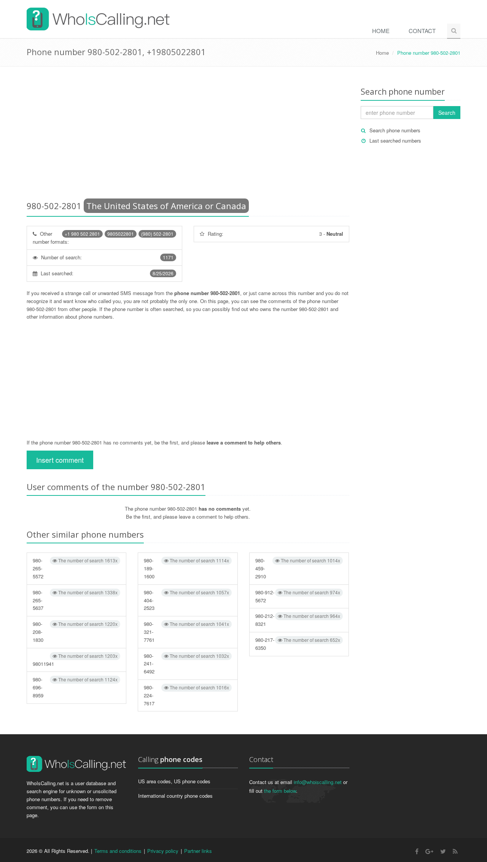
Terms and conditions (118, 850)
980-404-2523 (186, 600)
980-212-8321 (297, 619)
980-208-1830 (75, 631)
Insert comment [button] (60, 460)
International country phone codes (175, 795)
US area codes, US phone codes (174, 781)
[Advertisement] (188, 135)
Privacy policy (162, 850)
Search (446, 112)
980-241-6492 (186, 663)
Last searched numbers (395, 140)
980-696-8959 (75, 687)
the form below (280, 790)
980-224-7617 (186, 695)
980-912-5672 (297, 596)
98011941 (75, 659)
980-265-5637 (75, 600)
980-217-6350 (297, 643)
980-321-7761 (186, 631)
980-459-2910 (297, 568)
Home (381, 31)
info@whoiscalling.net (318, 782)
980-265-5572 (75, 568)
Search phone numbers (394, 130)
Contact (422, 31)
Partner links (198, 850)
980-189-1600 (186, 568)
